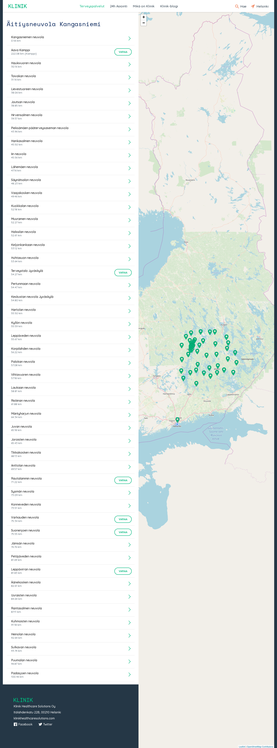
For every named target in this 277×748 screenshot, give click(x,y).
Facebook (25, 724)
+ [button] (143, 17)
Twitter (47, 724)
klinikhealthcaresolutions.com (34, 718)
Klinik (17, 6)
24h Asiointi (118, 6)
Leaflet (242, 746)
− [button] (143, 23)
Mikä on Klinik (144, 6)
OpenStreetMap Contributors (260, 746)
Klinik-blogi (169, 6)
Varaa (123, 52)
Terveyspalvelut (92, 6)
